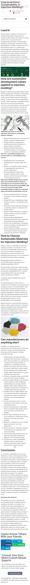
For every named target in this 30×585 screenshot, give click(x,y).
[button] (15, 6)
